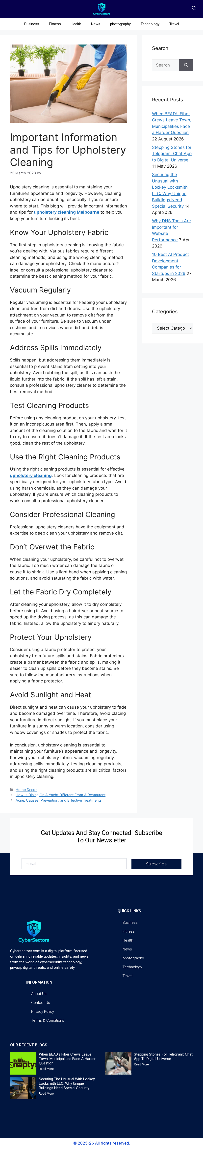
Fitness (55, 24)
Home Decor (26, 790)
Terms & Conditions (47, 1020)
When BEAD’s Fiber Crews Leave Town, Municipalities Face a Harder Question (67, 1058)
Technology (150, 24)
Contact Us (40, 1002)
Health (76, 24)
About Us (39, 993)
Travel (174, 24)
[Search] (186, 65)
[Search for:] (165, 65)
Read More (46, 1069)
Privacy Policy (42, 1011)
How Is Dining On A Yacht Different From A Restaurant (60, 795)
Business (31, 24)
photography (120, 24)
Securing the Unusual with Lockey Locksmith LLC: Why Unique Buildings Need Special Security (67, 1083)
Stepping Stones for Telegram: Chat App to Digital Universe (172, 153)
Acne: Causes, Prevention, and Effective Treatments (59, 800)
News (95, 24)
